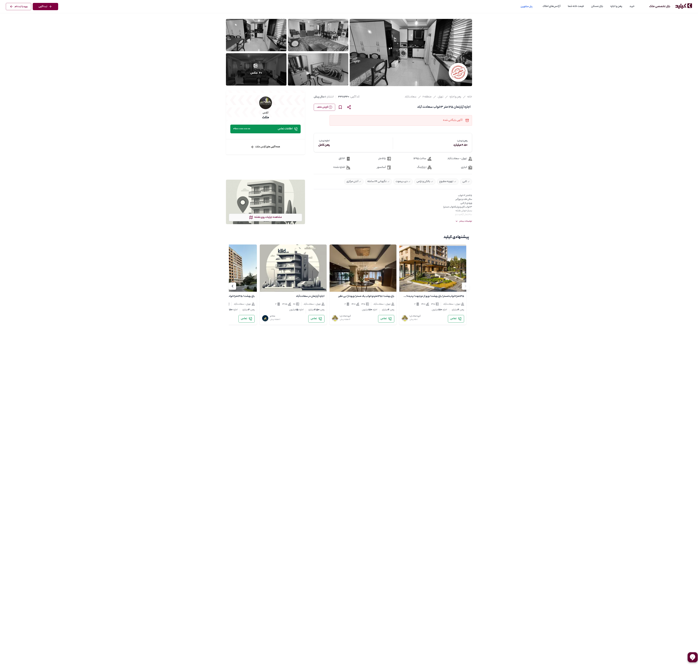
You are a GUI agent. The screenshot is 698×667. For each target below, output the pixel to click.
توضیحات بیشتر (466, 221)
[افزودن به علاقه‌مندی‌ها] (405, 286)
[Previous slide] (465, 286)
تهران (440, 97)
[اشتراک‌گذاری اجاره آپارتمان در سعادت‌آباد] (273, 286)
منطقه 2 (427, 97)
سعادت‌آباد (410, 97)
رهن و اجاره (616, 6)
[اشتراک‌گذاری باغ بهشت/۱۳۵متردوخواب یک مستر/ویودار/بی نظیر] (343, 286)
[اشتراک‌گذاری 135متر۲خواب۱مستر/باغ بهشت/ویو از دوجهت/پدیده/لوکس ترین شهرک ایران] (413, 286)
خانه (469, 97)
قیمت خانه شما (576, 6)
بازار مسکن (597, 6)
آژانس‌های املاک (552, 6)
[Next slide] (232, 286)
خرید (632, 6)
